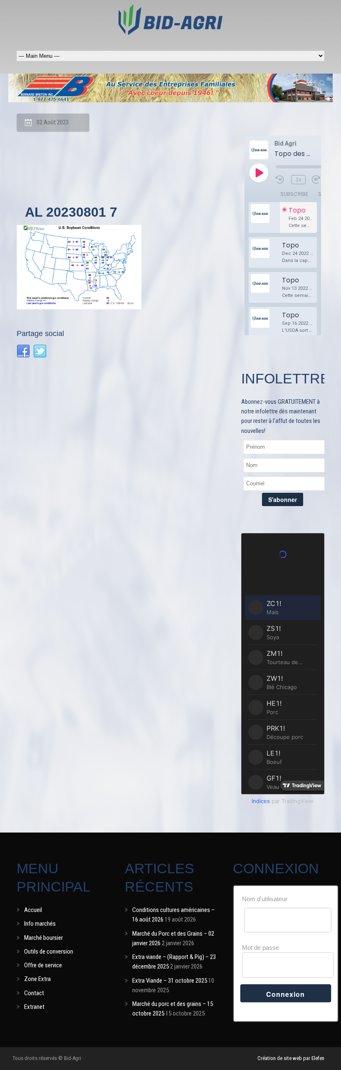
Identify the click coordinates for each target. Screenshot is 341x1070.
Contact (34, 993)
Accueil (33, 910)
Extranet (34, 1007)
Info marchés (40, 923)
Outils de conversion (48, 951)
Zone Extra (37, 979)
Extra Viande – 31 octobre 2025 (169, 980)
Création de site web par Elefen (290, 1058)
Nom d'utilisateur (264, 898)
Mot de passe (260, 947)
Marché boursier (43, 938)
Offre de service (43, 965)
